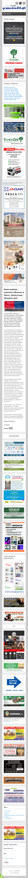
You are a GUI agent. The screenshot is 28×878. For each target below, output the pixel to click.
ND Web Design (16, 872)
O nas (6, 812)
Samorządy (6, 88)
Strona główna (5, 182)
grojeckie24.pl (17, 870)
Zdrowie (6, 92)
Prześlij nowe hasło (9, 858)
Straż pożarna (19, 95)
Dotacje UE (6, 96)
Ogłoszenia (6, 93)
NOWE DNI (6, 87)
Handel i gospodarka (18, 96)
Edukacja (16, 88)
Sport (13, 92)
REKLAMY (6, 99)
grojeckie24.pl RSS (24, 3)
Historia (11, 88)
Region (17, 93)
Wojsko (9, 95)
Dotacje (11, 96)
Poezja (16, 90)
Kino (5, 90)
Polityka (6, 95)
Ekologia (17, 92)
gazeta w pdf (12, 87)
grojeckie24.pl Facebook (17, 3)
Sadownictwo (12, 93)
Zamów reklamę (12, 99)
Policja (13, 95)
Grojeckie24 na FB (9, 818)
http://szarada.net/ (7, 721)
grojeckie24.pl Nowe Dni (20, 3)
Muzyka (12, 90)
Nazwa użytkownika (8, 848)
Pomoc (9, 92)
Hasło (5, 853)
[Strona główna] (14, 9)
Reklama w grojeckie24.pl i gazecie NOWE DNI (14, 815)
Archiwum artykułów (8, 98)
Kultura (8, 90)
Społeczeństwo (17, 98)
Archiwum (7, 816)
